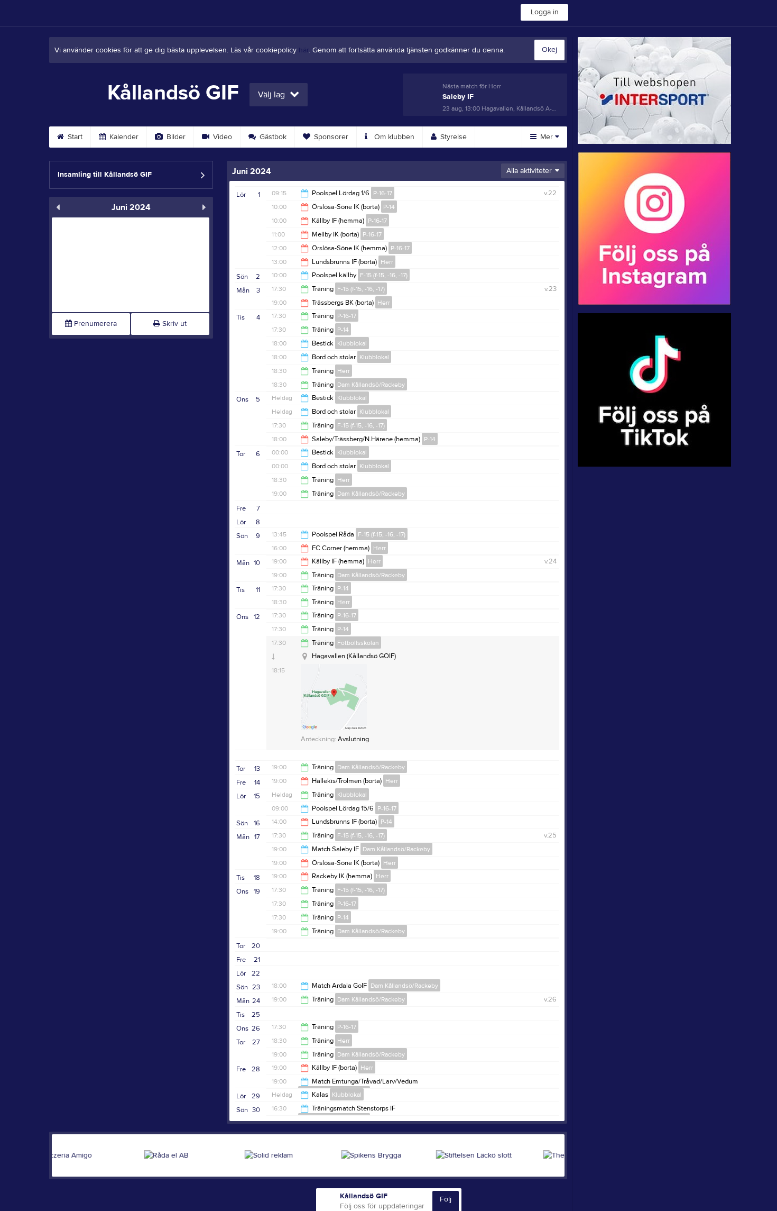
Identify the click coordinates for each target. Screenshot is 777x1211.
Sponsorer (330, 137)
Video (221, 137)
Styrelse (452, 137)
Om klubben (393, 137)
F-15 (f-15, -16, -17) (384, 275)
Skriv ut (173, 324)
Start (74, 137)
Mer (546, 137)
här (304, 50)
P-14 (389, 207)
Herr (387, 262)
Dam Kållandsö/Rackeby (371, 384)
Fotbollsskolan (358, 643)
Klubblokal (352, 343)
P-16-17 (382, 193)
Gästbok (271, 137)
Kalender (122, 137)
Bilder (175, 137)
